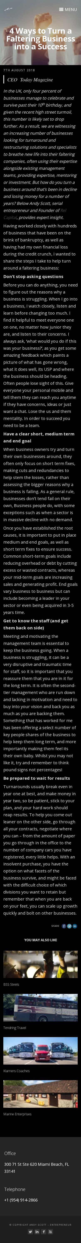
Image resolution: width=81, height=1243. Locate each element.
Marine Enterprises (17, 1114)
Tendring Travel (14, 1028)
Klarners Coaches (16, 1071)
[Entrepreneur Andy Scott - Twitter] (30, 1231)
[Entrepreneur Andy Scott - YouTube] (50, 1231)
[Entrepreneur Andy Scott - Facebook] (43, 1231)
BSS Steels (11, 984)
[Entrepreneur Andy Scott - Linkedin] (37, 1231)
